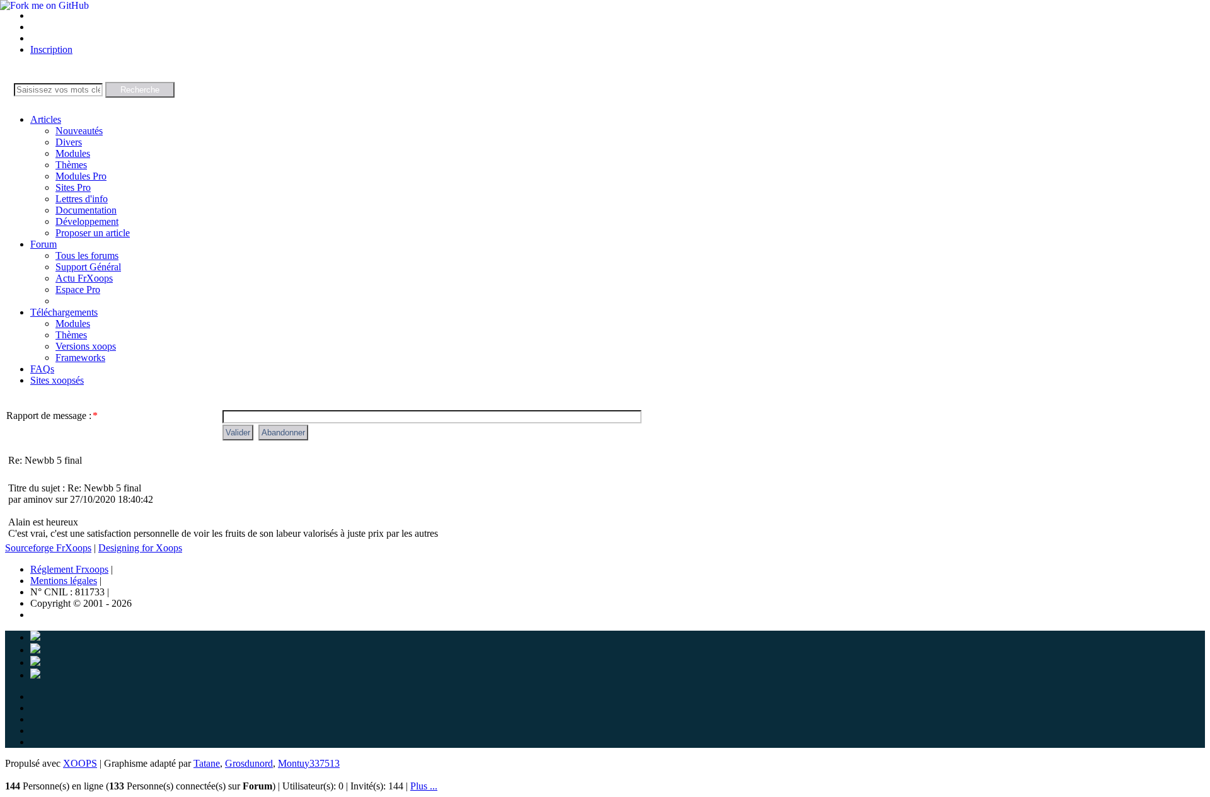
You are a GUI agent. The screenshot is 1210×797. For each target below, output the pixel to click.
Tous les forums (86, 255)
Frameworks (80, 357)
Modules (72, 153)
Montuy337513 (309, 763)
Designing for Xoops (140, 547)
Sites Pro (73, 187)
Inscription (51, 49)
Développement (86, 221)
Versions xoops (85, 346)
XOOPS (80, 763)
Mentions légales (63, 580)
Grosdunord (249, 763)
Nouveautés (79, 130)
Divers (68, 142)
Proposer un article (92, 232)
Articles (45, 119)
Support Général (88, 266)
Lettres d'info (81, 198)
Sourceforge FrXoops (48, 547)
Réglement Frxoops (69, 569)
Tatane (206, 763)
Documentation (86, 210)
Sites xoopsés (57, 380)
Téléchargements (64, 312)
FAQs (42, 369)
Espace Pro (77, 289)
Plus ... (423, 786)
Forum (43, 244)
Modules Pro (81, 176)
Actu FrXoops (84, 278)
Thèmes (71, 164)
